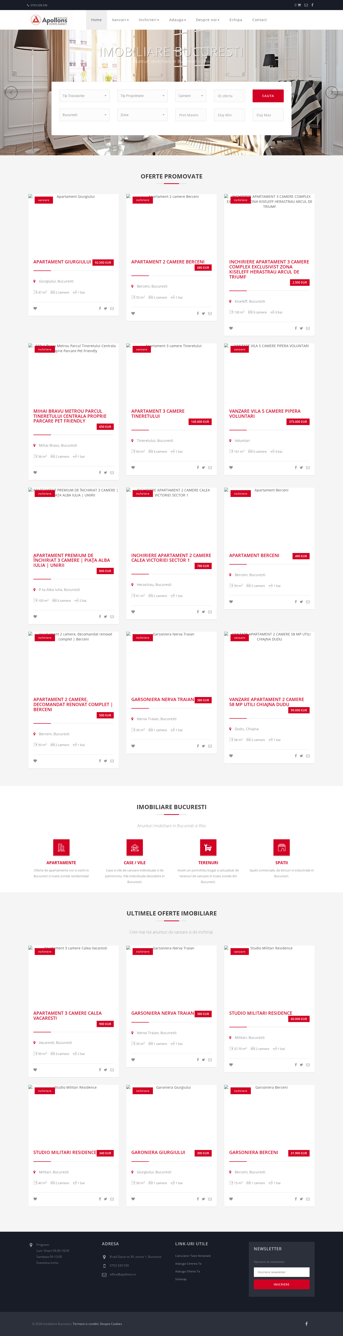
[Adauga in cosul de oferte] (35, 308)
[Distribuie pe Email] (112, 308)
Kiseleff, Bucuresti (249, 301)
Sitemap (181, 1279)
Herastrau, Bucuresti (154, 584)
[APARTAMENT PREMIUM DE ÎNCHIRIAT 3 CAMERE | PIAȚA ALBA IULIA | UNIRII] (73, 493)
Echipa (236, 19)
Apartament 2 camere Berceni (168, 262)
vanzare (43, 200)
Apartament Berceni (254, 555)
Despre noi (206, 19)
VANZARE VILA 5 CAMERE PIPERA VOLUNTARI (265, 413)
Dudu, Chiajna (246, 728)
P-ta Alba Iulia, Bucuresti (59, 589)
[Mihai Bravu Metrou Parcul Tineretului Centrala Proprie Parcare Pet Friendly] (73, 348)
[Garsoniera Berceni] (269, 1087)
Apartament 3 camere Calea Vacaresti (67, 1015)
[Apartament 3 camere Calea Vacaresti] (73, 948)
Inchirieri (148, 19)
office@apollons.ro (123, 1274)
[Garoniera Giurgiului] (171, 1087)
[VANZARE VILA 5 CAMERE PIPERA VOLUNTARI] (269, 345)
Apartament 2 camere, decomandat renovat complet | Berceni (73, 704)
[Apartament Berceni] (269, 490)
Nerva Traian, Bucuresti (156, 718)
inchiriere (142, 200)
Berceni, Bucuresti (151, 286)
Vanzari (119, 19)
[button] (84, 96)
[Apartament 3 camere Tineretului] (171, 345)
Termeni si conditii (85, 1324)
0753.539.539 (39, 5)
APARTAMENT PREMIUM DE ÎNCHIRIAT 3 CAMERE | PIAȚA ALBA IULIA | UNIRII (71, 560)
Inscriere (282, 1284)
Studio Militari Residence (260, 1013)
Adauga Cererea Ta (188, 1263)
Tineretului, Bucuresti (154, 440)
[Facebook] (312, 5)
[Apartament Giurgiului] (73, 196)
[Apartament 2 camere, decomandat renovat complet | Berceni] (73, 637)
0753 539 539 (119, 1265)
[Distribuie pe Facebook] (100, 308)
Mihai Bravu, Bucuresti (57, 445)
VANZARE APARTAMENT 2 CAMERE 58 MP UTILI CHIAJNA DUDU (266, 701)
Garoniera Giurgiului (158, 1152)
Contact (259, 19)
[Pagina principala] (51, 19)
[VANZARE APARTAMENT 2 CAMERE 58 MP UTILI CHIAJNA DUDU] (269, 637)
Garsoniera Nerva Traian (162, 699)
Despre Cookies (111, 1324)
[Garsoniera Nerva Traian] (171, 634)
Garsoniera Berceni (253, 1152)
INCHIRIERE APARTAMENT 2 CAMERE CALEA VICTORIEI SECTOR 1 (171, 557)
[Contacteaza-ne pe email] (306, 5)
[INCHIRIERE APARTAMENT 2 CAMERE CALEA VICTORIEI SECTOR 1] (171, 493)
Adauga (176, 19)
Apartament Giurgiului (62, 262)
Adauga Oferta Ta (187, 1271)
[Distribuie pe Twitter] (105, 308)
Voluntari (242, 440)
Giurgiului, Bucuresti (56, 281)
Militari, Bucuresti (249, 1037)
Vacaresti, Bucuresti (55, 1042)
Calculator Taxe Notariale (193, 1256)
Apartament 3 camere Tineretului (158, 413)
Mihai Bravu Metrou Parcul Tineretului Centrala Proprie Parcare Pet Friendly (69, 416)
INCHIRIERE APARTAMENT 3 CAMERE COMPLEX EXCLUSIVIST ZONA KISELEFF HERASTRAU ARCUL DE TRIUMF (269, 269)
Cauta (268, 96)
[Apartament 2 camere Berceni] (171, 196)
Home (96, 19)
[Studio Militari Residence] (269, 948)
